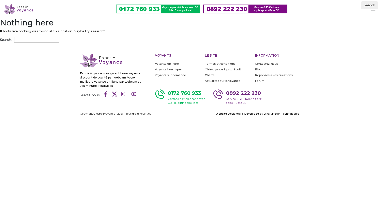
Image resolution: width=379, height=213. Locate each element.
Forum (259, 81)
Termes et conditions (220, 63)
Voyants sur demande (170, 75)
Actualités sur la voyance (222, 81)
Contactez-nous (266, 63)
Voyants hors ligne (168, 69)
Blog (258, 69)
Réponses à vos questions (274, 75)
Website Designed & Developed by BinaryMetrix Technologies (257, 113)
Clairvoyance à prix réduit (223, 69)
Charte (210, 75)
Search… (6, 40)
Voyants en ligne (167, 63)
